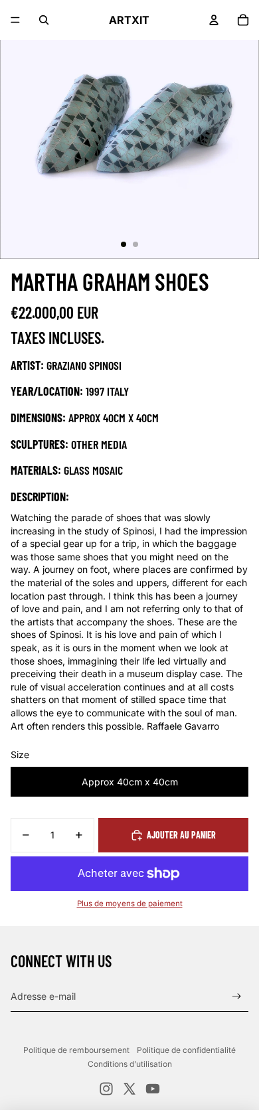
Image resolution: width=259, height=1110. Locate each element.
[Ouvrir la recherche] (43, 20)
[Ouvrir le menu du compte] (213, 20)
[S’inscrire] (236, 996)
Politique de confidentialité (186, 1050)
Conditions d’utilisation (130, 1064)
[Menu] (15, 20)
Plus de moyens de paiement (130, 903)
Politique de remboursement (76, 1050)
